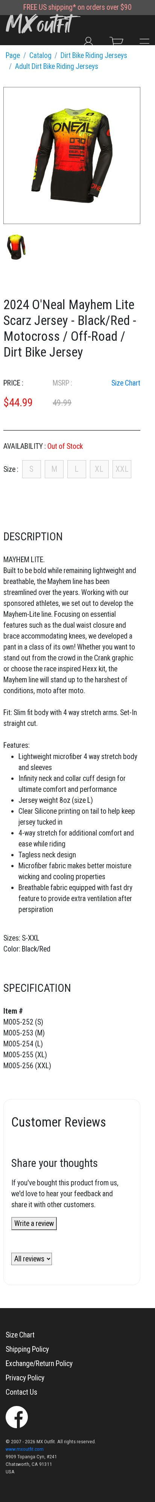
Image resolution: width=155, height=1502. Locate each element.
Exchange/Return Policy (39, 1363)
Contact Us (21, 1392)
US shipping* (57, 7)
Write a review (34, 1223)
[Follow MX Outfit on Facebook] (17, 1416)
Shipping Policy (27, 1349)
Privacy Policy (25, 1378)
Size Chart (125, 383)
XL (99, 469)
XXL (122, 469)
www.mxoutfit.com (25, 1449)
